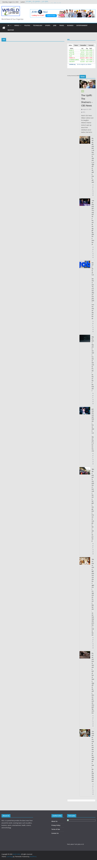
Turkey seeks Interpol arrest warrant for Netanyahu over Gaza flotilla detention (93, 756)
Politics (27, 25)
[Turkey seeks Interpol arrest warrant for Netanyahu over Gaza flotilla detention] (84, 762)
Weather (11, 30)
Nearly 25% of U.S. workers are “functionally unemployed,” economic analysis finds (93, 290)
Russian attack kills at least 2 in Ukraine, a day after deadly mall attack (93, 160)
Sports (47, 25)
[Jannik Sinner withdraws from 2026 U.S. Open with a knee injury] (84, 436)
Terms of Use (55, 829)
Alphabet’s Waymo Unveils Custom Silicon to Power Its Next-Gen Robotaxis (93, 363)
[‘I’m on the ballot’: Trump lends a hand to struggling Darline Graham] (84, 229)
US (8, 25)
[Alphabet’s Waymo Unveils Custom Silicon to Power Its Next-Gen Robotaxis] (84, 370)
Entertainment (81, 25)
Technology (37, 25)
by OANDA (77, 75)
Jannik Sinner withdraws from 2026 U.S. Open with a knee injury (93, 430)
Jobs (54, 25)
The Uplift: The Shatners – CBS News (36, 2)
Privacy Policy (55, 825)
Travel (61, 25)
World (16, 25)
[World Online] (4, 27)
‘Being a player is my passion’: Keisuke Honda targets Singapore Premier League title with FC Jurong (93, 505)
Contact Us (55, 833)
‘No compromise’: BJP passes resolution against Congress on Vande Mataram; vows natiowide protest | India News (93, 597)
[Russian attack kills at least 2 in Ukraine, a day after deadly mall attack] (84, 166)
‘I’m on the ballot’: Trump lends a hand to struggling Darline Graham (93, 222)
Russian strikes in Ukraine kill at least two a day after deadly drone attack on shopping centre (93, 683)
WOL (84, 112)
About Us (54, 821)
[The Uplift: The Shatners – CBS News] (87, 84)
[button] (10, 25)
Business (70, 25)
